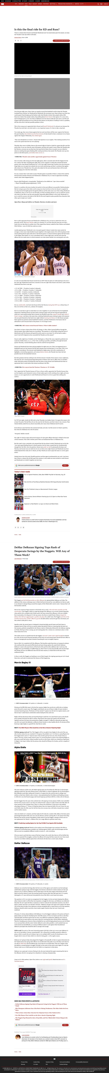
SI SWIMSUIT (8, 1)
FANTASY (46, 4)
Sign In (106, 4)
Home (15, 534)
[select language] (101, 4)
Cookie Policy (36, 1062)
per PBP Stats (22, 943)
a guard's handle (57, 314)
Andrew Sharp (17, 37)
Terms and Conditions (65, 1062)
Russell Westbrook (48, 126)
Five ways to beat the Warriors (31, 367)
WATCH (77, 4)
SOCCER (21, 4)
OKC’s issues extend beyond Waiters (32, 325)
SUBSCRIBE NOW (45, 1)
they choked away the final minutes (33, 134)
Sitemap (23, 1064)
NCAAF (35, 4)
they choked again (37, 135)
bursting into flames (49, 318)
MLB (30, 4)
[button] (53, 4)
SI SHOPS (37, 1)
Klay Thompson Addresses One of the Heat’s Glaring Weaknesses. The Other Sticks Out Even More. (41, 1009)
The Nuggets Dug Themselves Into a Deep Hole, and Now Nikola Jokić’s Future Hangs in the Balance (41, 1018)
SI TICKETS (24, 1)
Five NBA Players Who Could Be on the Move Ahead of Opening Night (40, 728)
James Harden (30, 222)
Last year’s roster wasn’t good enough (52, 635)
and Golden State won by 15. (36, 152)
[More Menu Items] (85, 4)
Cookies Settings (63, 1064)
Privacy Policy (24, 1062)
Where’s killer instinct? (50, 325)
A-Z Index (35, 1064)
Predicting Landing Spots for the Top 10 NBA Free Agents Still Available (40, 823)
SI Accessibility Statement (82, 1062)
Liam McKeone (17, 558)
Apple (44, 959)
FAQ (47, 1064)
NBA (26, 4)
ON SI (2, 1)
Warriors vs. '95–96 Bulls (47, 367)
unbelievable (22, 305)
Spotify (50, 959)
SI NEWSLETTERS (16, 1)
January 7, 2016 (36, 183)
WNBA (40, 4)
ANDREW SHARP (26, 517)
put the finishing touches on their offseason (33, 600)
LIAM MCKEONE (25, 1035)
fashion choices (44, 352)
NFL (16, 4)
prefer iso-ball (47, 447)
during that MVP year (54, 305)
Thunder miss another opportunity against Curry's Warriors (39, 157)
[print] (23, 527)
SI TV (81, 4)
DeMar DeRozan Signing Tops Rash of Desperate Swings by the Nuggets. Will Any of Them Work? (41, 1005)
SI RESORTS (31, 1)
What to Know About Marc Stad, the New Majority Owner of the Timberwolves (37, 1013)
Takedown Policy (50, 1062)
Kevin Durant (48, 117)
